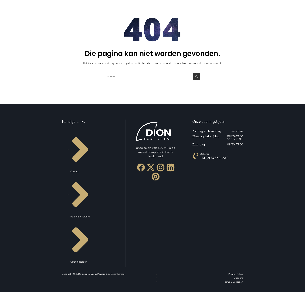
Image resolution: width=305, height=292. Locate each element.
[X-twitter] (151, 167)
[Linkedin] (170, 167)
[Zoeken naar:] (152, 76)
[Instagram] (160, 167)
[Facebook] (141, 167)
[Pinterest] (156, 176)
